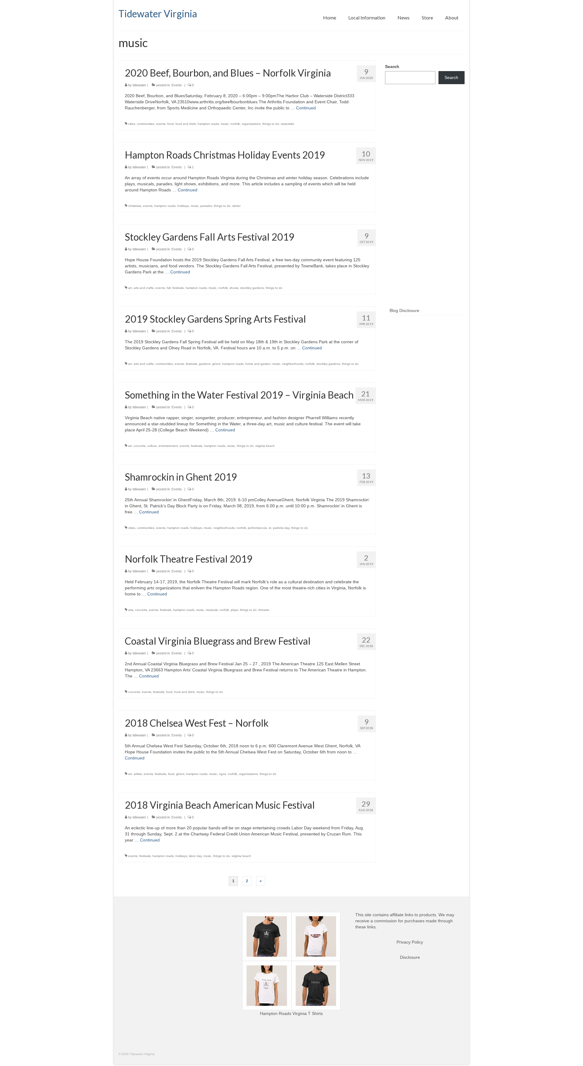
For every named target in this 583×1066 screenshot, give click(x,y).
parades (206, 205)
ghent (216, 363)
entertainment (168, 445)
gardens (204, 363)
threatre (263, 610)
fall (169, 288)
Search (392, 66)
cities (131, 123)
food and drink (186, 123)
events (160, 123)
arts (130, 610)
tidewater (139, 85)
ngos (222, 774)
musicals (212, 610)
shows (234, 288)
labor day (195, 856)
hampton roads (208, 123)
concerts (139, 445)
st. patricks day (279, 528)
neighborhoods (292, 363)
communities (145, 123)
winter (236, 205)
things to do (270, 123)
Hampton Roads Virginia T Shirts (291, 1013)
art (130, 288)
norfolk (235, 123)
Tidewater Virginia (157, 13)
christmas (134, 205)
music (225, 123)
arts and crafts (144, 288)
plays (234, 610)
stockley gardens (252, 288)
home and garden (258, 363)
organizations (251, 123)
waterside (287, 123)
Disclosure (410, 957)
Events (177, 85)
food (170, 123)
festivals (178, 288)
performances (257, 528)
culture (152, 445)
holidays (183, 205)
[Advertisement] (425, 206)
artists (138, 774)
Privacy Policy (410, 942)
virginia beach (265, 445)
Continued (306, 107)
